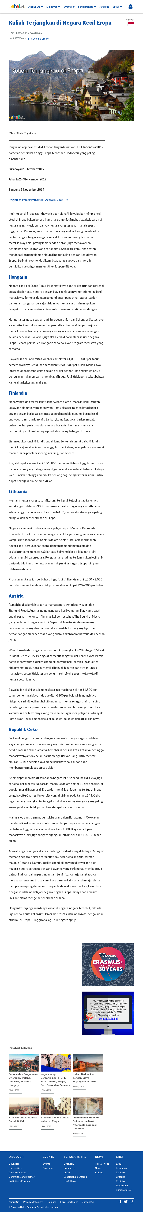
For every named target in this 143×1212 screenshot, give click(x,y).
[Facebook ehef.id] (121, 1201)
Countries (14, 1163)
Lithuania (18, 491)
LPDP (67, 1172)
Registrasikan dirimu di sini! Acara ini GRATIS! (38, 200)
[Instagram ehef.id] (131, 1201)
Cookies (51, 1201)
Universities (15, 1168)
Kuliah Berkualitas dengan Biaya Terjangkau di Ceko (84, 1078)
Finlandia (18, 393)
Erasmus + (70, 1168)
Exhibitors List (123, 1189)
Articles (104, 6)
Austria (16, 596)
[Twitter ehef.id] (126, 1201)
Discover (52, 6)
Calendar (48, 1168)
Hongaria (18, 277)
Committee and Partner (22, 1176)
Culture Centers (17, 1172)
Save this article (39, 38)
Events (68, 6)
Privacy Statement (33, 1201)
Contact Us (88, 1201)
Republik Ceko (23, 729)
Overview (69, 1163)
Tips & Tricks (102, 1163)
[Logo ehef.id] (16, 4)
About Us (34, 6)
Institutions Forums (19, 1181)
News (98, 1168)
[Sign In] (130, 6)
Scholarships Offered (75, 1176)
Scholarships (86, 6)
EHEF (115, 6)
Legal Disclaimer (69, 1201)
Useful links (70, 1181)
